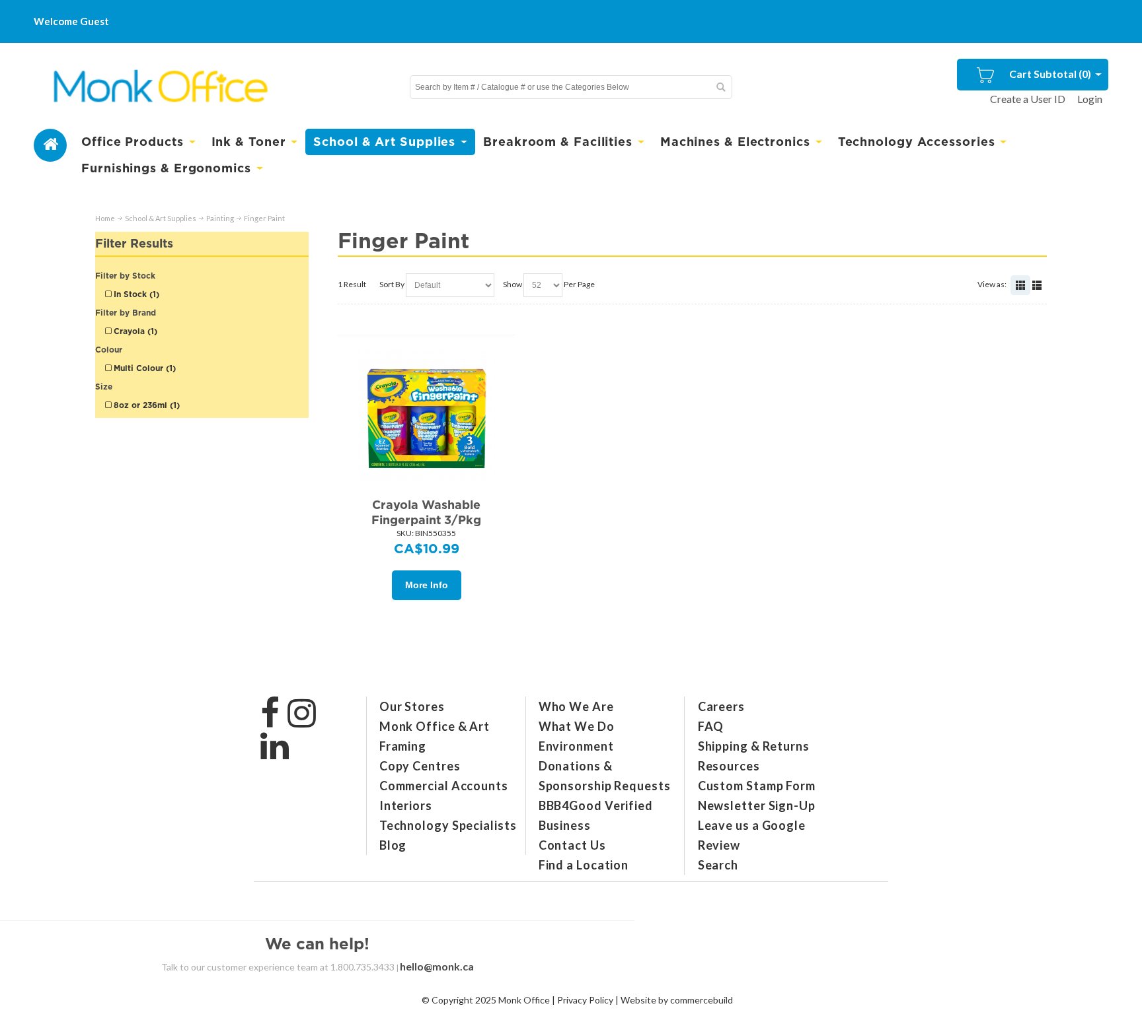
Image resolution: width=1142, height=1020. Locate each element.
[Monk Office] (159, 87)
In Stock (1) (135, 294)
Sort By (391, 284)
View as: (992, 284)
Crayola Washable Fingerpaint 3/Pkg (426, 512)
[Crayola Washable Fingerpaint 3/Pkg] (426, 418)
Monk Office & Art (434, 726)
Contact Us (572, 845)
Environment (576, 746)
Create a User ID (1027, 98)
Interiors (405, 805)
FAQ (711, 726)
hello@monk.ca (437, 966)
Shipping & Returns (754, 746)
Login (1089, 98)
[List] (1037, 285)
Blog (393, 845)
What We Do (577, 726)
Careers (721, 706)
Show (512, 284)
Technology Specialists (448, 825)
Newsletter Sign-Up (757, 805)
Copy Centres (420, 766)
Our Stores (412, 706)
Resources (729, 766)
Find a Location (584, 865)
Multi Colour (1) (143, 368)
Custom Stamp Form (757, 785)
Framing (402, 746)
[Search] (720, 87)
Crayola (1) (134, 331)
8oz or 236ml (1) (145, 405)
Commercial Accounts (443, 785)
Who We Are (576, 706)
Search (718, 865)
